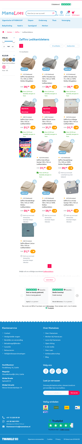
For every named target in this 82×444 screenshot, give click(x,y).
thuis (54, 20)
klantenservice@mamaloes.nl (18, 426)
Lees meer (49, 280)
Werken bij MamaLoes (53, 336)
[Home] (3, 32)
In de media (49, 347)
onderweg (43, 20)
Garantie (7, 347)
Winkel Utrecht (8, 385)
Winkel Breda (7, 378)
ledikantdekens (48, 271)
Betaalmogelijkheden (12, 343)
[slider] (3, 41)
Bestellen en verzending (13, 340)
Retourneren (9, 350)
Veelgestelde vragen (12, 336)
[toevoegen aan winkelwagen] (32, 87)
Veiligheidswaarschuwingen (14, 353)
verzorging (66, 20)
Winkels (61, 15)
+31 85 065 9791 (12, 421)
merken (45, 25)
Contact (7, 333)
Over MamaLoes (51, 333)
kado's (20, 25)
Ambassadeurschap (52, 353)
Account (67, 15)
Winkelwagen (76, 14)
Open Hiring (49, 343)
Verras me (74, 393)
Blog (47, 357)
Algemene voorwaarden (36, 439)
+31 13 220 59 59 (13, 417)
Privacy (58, 439)
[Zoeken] (53, 13)
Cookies (49, 439)
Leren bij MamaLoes (53, 340)
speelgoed (32, 25)
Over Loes (49, 350)
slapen (30, 20)
